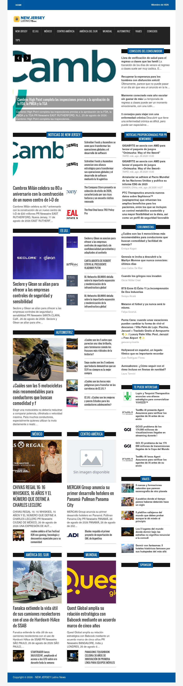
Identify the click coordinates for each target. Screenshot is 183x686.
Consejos (152, 31)
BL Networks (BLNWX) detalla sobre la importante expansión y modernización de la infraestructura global (99, 282)
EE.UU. (36, 31)
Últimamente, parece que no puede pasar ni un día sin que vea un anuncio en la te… (145, 82)
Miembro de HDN (160, 5)
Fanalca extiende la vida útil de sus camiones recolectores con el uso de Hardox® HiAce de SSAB (36, 617)
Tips (18, 40)
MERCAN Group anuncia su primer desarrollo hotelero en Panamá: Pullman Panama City (90, 496)
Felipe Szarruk (128, 311)
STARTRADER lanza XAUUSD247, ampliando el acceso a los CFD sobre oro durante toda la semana (44, 657)
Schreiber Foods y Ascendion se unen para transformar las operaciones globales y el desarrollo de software (99, 147)
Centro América (65, 31)
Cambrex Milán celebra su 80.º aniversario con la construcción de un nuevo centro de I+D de (38, 194)
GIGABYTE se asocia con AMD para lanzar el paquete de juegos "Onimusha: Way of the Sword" (143, 149)
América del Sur (89, 31)
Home (18, 5)
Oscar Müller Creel (131, 280)
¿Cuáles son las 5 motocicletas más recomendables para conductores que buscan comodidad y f (37, 394)
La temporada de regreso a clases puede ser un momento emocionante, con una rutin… (144, 100)
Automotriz (123, 31)
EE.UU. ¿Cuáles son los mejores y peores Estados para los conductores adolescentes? (99, 400)
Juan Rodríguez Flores (133, 357)
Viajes (138, 31)
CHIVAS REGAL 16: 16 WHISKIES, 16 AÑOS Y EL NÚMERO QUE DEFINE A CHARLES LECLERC (32, 496)
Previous (18, 58)
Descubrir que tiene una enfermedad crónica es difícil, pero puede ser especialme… (145, 119)
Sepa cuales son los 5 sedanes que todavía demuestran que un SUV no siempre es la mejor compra (100, 367)
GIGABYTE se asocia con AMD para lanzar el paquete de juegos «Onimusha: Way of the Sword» (143, 164)
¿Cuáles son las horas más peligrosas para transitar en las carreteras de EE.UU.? (100, 384)
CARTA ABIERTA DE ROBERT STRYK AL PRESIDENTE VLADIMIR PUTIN (97, 264)
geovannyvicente (130, 342)
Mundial (107, 31)
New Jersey (21, 31)
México (48, 31)
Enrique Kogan (129, 248)
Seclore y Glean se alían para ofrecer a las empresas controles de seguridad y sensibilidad (36, 293)
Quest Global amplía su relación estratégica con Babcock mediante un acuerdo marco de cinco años (91, 617)
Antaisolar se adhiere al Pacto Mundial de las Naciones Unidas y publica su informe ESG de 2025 (145, 180)
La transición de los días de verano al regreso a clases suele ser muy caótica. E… (145, 63)
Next (27, 58)
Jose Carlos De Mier (131, 268)
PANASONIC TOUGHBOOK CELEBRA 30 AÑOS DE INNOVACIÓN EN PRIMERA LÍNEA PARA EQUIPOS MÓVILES (100, 657)
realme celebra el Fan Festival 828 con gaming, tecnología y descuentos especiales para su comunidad (46, 536)
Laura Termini (128, 373)
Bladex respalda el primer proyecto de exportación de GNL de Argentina (98, 534)
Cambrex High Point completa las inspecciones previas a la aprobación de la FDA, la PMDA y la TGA (63, 101)
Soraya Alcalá (128, 296)
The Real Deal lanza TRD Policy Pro (99, 211)
